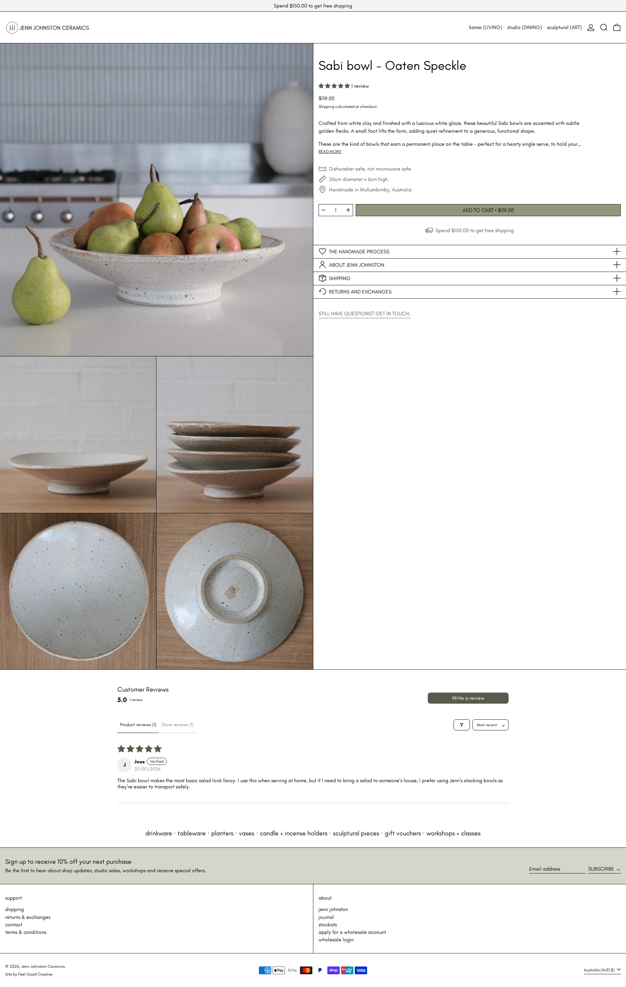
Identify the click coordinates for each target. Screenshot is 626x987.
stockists (328, 924)
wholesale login (336, 939)
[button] (604, 27)
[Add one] (348, 210)
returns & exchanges (27, 917)
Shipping (326, 106)
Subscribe (601, 869)
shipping (14, 909)
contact (13, 924)
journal (326, 917)
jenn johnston (333, 909)
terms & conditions (25, 932)
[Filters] (462, 724)
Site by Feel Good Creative (28, 974)
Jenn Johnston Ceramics (43, 966)
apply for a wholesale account (352, 932)
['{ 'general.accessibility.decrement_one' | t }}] (323, 210)
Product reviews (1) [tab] (138, 724)
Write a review (468, 698)
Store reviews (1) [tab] (177, 724)
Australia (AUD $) (600, 969)
